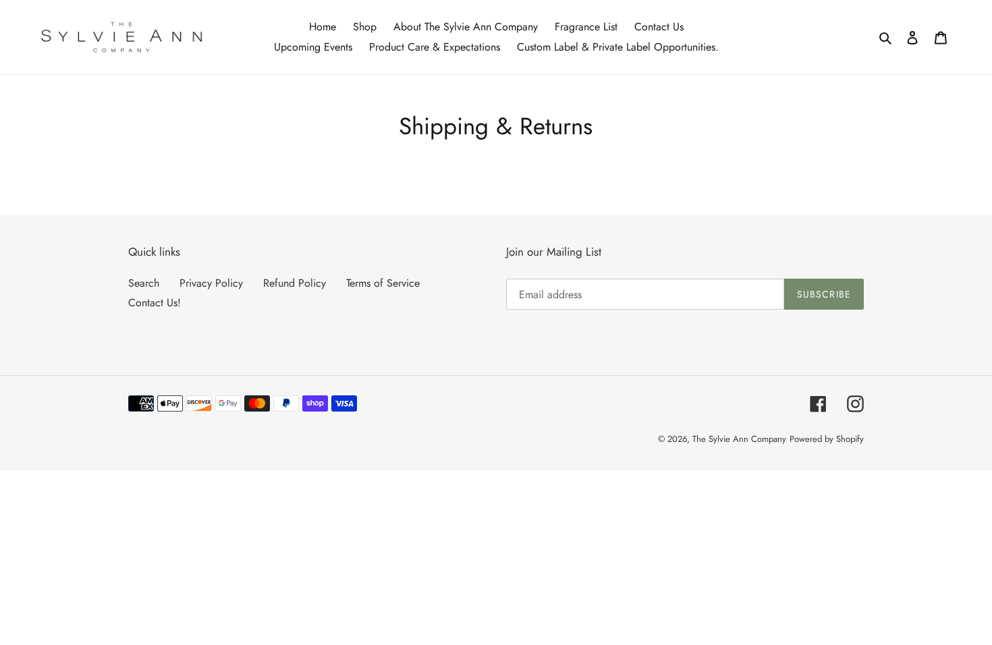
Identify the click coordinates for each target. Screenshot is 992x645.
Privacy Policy (211, 283)
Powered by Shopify (827, 438)
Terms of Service (383, 283)
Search (143, 283)
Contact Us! (154, 302)
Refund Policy (294, 283)
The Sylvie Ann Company (739, 438)
